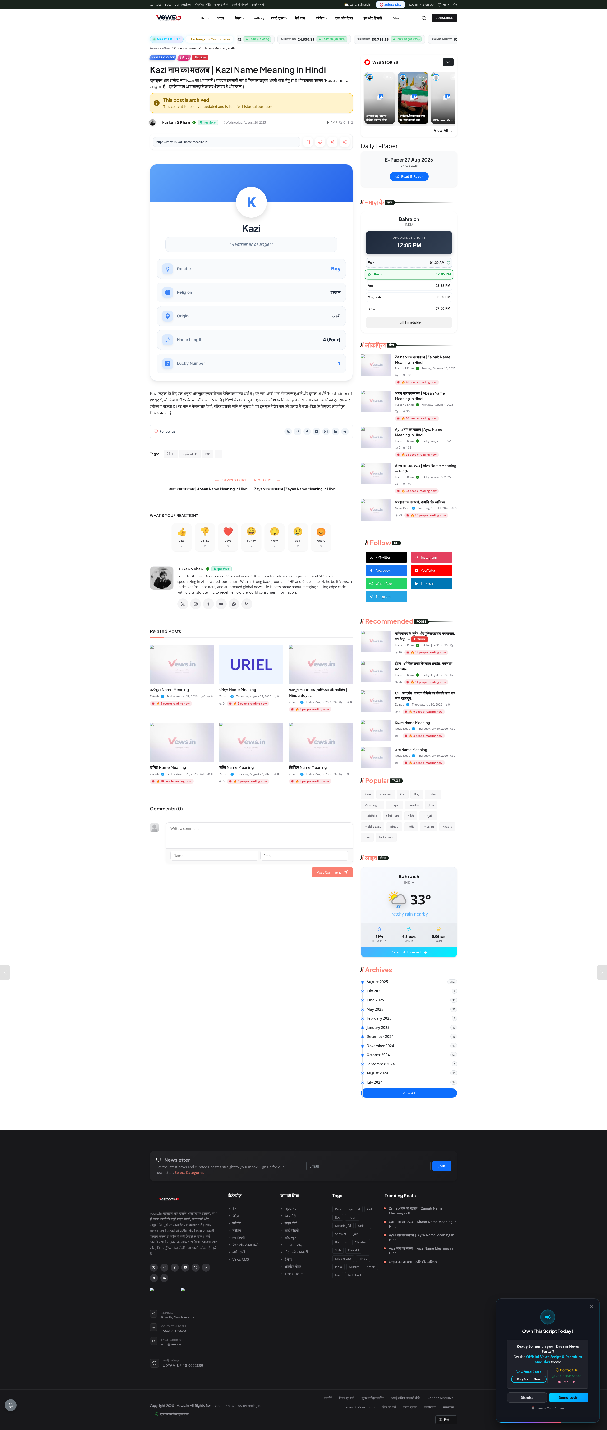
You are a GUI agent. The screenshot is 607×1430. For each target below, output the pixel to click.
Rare (367, 794)
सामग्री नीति (221, 4)
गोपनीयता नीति (203, 4)
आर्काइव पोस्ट (293, 1266)
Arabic (447, 826)
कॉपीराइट (430, 1407)
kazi (207, 454)
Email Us (568, 1382)
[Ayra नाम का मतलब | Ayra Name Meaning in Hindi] (376, 437)
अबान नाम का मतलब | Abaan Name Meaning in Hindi (208, 488)
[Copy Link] (308, 142)
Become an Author (178, 4)
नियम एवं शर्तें (346, 1398)
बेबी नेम (236, 1223)
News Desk (402, 508)
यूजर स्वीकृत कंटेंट (373, 1398)
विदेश (238, 18)
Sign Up (428, 4)
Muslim (428, 826)
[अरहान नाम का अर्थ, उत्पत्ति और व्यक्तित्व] (376, 510)
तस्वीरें (328, 1398)
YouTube (428, 570)
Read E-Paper (412, 176)
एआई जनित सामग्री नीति (405, 1398)
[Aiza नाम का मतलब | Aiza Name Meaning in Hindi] (376, 473)
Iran (367, 837)
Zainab (154, 696)
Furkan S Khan (190, 569)
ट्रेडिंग (236, 1230)
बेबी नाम (300, 18)
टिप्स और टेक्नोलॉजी (245, 1244)
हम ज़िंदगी (238, 1237)
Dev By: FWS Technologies (243, 1406)
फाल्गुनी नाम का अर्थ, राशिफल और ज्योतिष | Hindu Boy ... (318, 692)
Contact (155, 4)
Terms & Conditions (359, 1407)
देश (234, 1208)
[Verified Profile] (194, 122)
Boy (416, 794)
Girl (402, 794)
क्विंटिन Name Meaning (308, 767)
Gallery (258, 18)
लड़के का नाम (190, 454)
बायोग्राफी (238, 1252)
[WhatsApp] (326, 431)
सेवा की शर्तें (389, 1407)
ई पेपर (288, 1259)
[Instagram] (297, 431)
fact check (386, 837)
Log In (413, 4)
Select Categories (189, 1172)
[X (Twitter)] (288, 431)
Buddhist (370, 816)
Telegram (383, 596)
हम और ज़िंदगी (373, 18)
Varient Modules (441, 1398)
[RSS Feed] (246, 603)
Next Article (264, 480)
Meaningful (372, 805)
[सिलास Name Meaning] (376, 730)
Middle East (372, 826)
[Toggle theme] (455, 5)
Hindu (394, 826)
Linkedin (427, 583)
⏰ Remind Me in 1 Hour (547, 1408)
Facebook (383, 570)
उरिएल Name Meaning (237, 689)
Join (441, 1166)
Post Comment (329, 872)
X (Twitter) (383, 557)
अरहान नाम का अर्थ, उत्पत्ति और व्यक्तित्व (420, 501)
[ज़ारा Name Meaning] (376, 757)
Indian (432, 794)
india (411, 826)
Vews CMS (240, 1259)
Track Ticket (294, 1273)
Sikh (411, 816)
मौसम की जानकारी (296, 1252)
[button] (443, 4)
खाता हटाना (410, 1407)
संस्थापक (448, 1407)
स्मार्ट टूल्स (277, 18)
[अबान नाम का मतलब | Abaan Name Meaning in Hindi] (376, 401)
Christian (392, 816)
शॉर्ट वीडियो (292, 1230)
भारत (220, 18)
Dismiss (527, 1397)
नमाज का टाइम (294, 1244)
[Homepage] (169, 18)
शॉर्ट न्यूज (290, 1237)
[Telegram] (345, 431)
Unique (394, 805)
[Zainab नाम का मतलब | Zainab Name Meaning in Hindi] (376, 365)
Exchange (210, 39)
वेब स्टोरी (290, 1216)
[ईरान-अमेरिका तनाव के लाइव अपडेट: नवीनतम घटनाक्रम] (376, 671)
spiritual (385, 794)
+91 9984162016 (568, 1376)
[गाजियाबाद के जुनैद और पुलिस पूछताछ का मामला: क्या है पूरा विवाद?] (376, 641)
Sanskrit (414, 805)
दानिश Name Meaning (168, 767)
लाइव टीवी (291, 1223)
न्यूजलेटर (290, 1208)
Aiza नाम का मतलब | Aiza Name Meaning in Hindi (421, 1250)
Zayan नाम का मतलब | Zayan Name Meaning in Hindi (295, 488)
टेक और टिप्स (344, 18)
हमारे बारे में (258, 4)
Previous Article (234, 480)
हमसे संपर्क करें (240, 4)
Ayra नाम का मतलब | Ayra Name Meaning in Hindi (421, 1237)
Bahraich (360, 4)
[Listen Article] (332, 142)
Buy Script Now (529, 1379)
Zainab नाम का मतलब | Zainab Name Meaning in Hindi (415, 1210)
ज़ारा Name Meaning (411, 749)
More (397, 18)
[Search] (424, 18)
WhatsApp (384, 583)
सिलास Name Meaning (412, 722)
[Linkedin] (335, 431)
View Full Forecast (409, 952)
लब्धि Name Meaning (236, 767)
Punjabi (428, 816)
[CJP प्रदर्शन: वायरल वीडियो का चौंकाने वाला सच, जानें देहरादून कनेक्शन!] (376, 701)
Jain (431, 805)
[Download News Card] (320, 142)
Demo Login (568, 1397)
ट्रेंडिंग (320, 18)
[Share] (345, 142)
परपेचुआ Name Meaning (169, 689)
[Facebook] (307, 431)
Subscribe (444, 18)
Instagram (429, 557)
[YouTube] (316, 431)
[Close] (591, 1306)
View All (441, 130)
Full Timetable (409, 322)
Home (206, 18)
